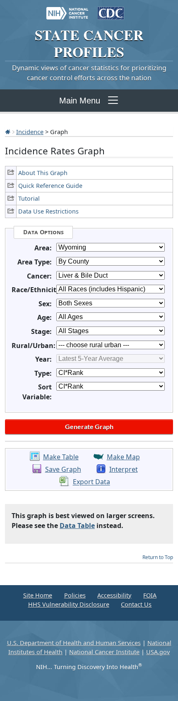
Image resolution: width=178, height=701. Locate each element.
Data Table (77, 525)
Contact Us (136, 604)
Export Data (91, 482)
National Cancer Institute (104, 652)
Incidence (29, 131)
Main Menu (79, 100)
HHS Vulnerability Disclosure (68, 604)
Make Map (123, 456)
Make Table (61, 456)
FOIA (149, 595)
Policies (75, 595)
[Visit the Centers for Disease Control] (111, 9)
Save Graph (63, 469)
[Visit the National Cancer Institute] (67, 9)
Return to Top (157, 557)
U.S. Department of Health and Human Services (74, 643)
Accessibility (114, 595)
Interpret (123, 469)
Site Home (37, 595)
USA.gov (158, 652)
